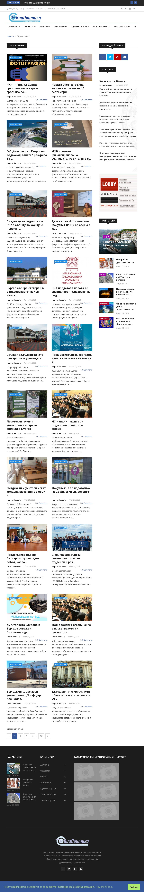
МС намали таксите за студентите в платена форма (67, 425)
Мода (102, 259)
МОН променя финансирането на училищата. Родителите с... (71, 155)
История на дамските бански (36, 3)
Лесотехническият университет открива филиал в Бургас (22, 425)
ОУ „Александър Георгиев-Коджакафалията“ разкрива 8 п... (27, 155)
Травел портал (121, 26)
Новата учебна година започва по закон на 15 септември (68, 88)
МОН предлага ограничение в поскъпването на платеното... (71, 628)
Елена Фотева (13, 637)
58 (41, 736)
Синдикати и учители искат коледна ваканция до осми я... (26, 492)
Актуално (14, 26)
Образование (16, 58)
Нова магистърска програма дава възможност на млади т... (72, 358)
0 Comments (42, 100)
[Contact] (134, 8)
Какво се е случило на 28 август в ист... (29, 767)
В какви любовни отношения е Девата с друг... (125, 321)
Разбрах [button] (134, 887)
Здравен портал (79, 26)
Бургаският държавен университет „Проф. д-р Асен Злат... (24, 695)
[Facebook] (121, 8)
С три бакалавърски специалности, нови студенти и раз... (66, 558)
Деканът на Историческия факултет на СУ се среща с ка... (71, 225)
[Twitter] (126, 8)
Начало (10, 36)
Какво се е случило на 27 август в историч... (126, 277)
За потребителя (101, 26)
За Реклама (49, 8)
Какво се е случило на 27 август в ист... (29, 797)
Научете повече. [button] (104, 887)
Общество (29, 26)
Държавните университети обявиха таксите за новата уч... (71, 695)
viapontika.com (14, 96)
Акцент (107, 237)
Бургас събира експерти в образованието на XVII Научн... (25, 292)
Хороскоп (30, 8)
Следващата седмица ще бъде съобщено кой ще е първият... (25, 225)
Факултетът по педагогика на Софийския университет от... (71, 492)
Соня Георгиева (59, 233)
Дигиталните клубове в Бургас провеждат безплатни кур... (23, 628)
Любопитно (60, 26)
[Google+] (75, 869)
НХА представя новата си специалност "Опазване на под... (71, 292)
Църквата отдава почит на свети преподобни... (125, 292)
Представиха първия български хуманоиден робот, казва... (23, 558)
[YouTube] (81, 869)
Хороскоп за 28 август (113, 81)
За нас (39, 8)
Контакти (61, 8)
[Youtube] (130, 8)
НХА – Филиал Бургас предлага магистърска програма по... (23, 88)
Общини (44, 26)
